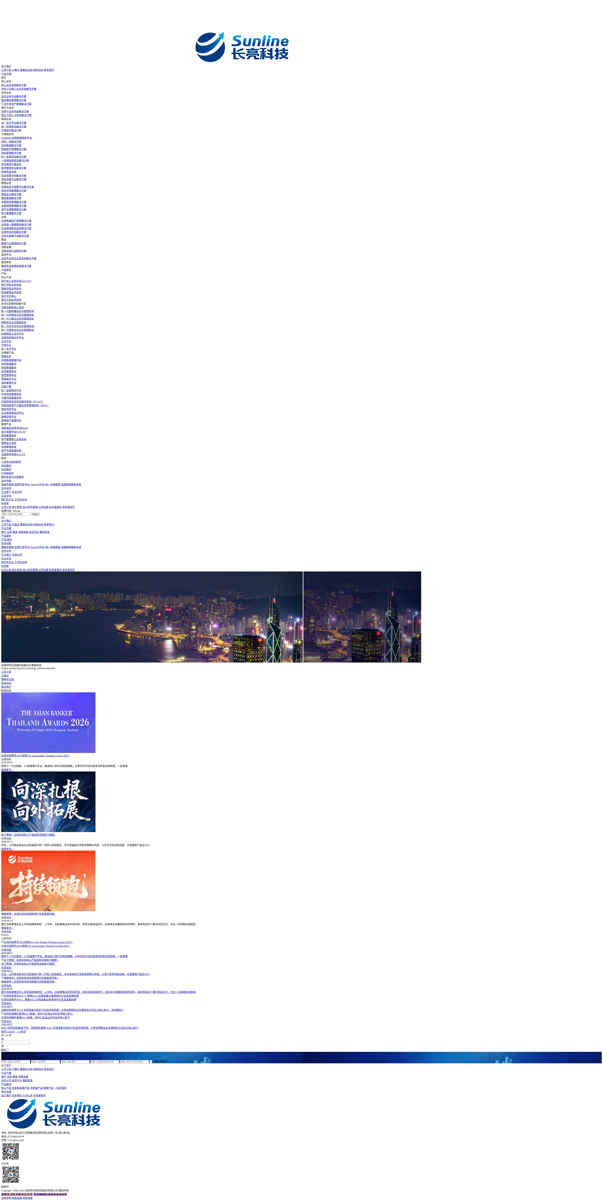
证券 (9, 532)
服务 (9, 539)
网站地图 (28, 1198)
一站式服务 (60, 1088)
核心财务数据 (30, 507)
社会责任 (17, 1095)
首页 (3, 1031)
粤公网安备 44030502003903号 (50, 1194)
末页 (23, 1031)
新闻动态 (38, 70)
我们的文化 (7, 499)
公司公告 (6, 507)
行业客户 (6, 492)
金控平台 (34, 532)
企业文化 (6, 496)
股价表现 (17, 507)
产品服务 (6, 269)
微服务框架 (7, 484)
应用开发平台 (22, 484)
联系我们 (49, 70)
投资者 (5, 503)
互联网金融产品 (21, 1088)
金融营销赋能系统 (71, 484)
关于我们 (6, 66)
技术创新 (6, 480)
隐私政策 (17, 1198)
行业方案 (6, 74)
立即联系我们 (159, 1061)
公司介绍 (6, 70)
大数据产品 (36, 1088)
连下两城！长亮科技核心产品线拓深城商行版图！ (29, 834)
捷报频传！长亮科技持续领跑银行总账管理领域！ (29, 914)
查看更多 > (7, 769)
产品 (3, 539)
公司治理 (43, 507)
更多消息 (6, 1091)
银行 (3, 532)
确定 (3, 1050)
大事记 (15, 70)
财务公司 (6, 1080)
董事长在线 (26, 70)
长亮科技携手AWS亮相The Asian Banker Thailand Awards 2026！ (36, 755)
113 (19, 1031)
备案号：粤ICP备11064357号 (17, 1194)
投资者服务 (55, 507)
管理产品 (48, 1088)
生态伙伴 (17, 492)
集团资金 (45, 532)
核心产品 (6, 1088)
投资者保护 (68, 507)
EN (3, 517)
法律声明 (6, 1198)
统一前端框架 (52, 484)
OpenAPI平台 (37, 484)
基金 (15, 532)
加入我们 (6, 1095)
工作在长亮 (20, 499)
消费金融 (23, 532)
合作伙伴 (6, 488)
